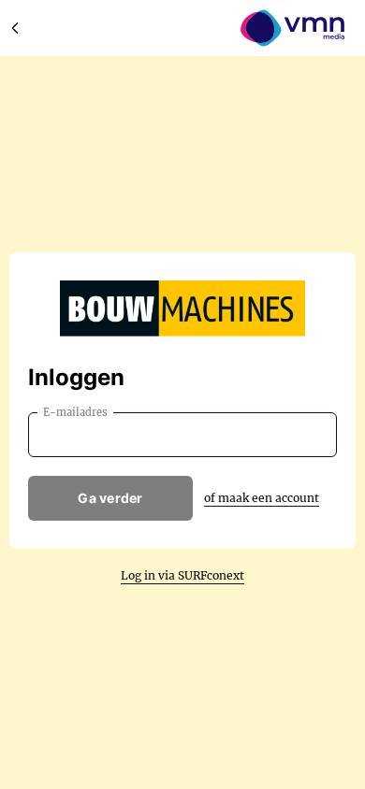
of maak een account (261, 498)
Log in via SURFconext (182, 575)
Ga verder (110, 498)
